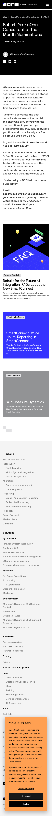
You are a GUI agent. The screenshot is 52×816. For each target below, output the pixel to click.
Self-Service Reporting (18, 507)
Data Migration (14, 489)
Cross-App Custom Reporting (22, 498)
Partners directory (13, 646)
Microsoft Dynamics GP (16, 627)
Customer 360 (10, 548)
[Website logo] (11, 4)
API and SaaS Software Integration (22, 557)
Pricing (6, 662)
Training (10, 690)
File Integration (14, 468)
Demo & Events (14, 677)
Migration (8, 481)
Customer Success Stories (20, 682)
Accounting (9, 580)
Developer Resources (17, 699)
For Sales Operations (14, 576)
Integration (9, 464)
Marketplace (10, 519)
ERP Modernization (13, 552)
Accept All (26, 796)
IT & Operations (11, 585)
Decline (26, 804)
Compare (8, 524)
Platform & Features (14, 459)
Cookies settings (26, 788)
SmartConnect (11, 515)
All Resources (13, 703)
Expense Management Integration (21, 565)
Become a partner (13, 642)
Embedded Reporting (17, 502)
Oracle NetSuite (11, 616)
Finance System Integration (18, 544)
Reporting (8, 494)
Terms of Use (15, 761)
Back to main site (29, 4)
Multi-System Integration (20, 472)
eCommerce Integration (16, 561)
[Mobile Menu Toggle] (47, 5)
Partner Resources (13, 651)
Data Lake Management (19, 485)
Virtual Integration (16, 476)
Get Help (7, 714)
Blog (5, 17)
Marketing (8, 593)
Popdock (8, 511)
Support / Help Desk (14, 589)
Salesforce (9, 611)
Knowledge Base (15, 694)
